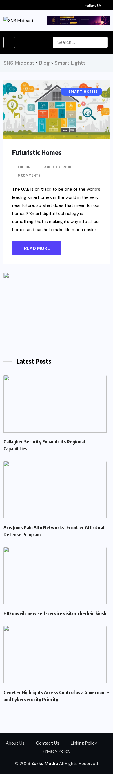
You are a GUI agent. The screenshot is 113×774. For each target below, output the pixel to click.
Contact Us (47, 743)
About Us (15, 743)
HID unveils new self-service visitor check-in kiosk (54, 613)
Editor (24, 167)
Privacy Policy (56, 751)
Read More (37, 248)
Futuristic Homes (37, 152)
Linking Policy (84, 743)
